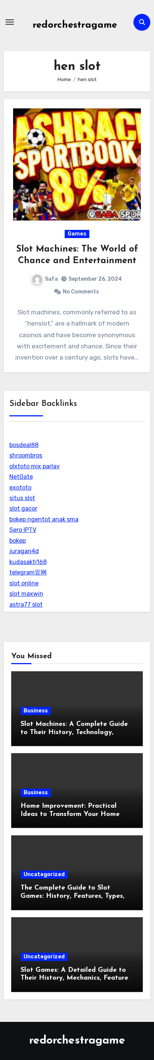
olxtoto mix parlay (34, 466)
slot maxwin (26, 593)
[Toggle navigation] (10, 22)
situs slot (22, 498)
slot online (23, 583)
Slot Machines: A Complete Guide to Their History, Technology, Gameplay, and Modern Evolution (75, 732)
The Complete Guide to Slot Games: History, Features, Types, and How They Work (72, 896)
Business (36, 711)
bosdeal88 (23, 445)
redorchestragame (75, 25)
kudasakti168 (28, 562)
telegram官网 (28, 572)
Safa (51, 279)
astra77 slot (26, 604)
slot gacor (23, 508)
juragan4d (24, 551)
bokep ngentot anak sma (43, 519)
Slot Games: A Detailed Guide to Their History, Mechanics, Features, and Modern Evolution (77, 978)
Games (77, 234)
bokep (17, 540)
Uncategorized (44, 874)
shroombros (25, 455)
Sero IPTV (22, 529)
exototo (20, 487)
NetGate (21, 476)
